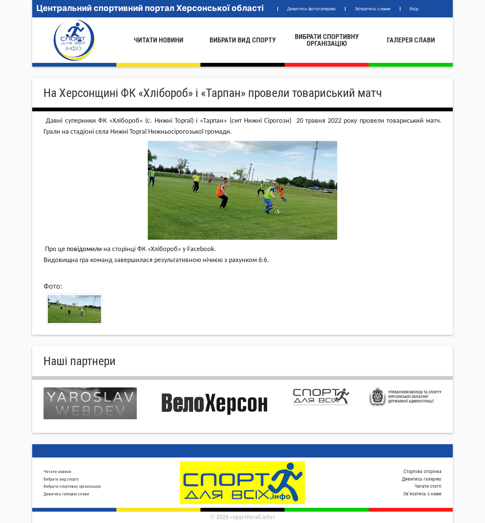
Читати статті (428, 486)
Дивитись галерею (421, 479)
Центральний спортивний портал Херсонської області (150, 8)
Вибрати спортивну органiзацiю (327, 40)
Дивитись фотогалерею (311, 8)
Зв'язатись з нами (373, 8)
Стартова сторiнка (422, 471)
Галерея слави (411, 40)
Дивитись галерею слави (66, 494)
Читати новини (158, 40)
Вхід (414, 8)
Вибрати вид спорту (243, 40)
